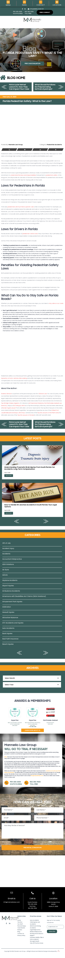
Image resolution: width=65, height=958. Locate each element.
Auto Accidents (8, 628)
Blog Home (16, 78)
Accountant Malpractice (12, 559)
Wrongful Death (34, 941)
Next (46, 521)
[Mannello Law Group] (32, 20)
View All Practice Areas (36, 943)
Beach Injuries (8, 644)
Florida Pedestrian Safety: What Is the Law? (27, 101)
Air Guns (5, 570)
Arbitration (6, 607)
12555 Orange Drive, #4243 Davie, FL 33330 (53, 904)
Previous (16, 521)
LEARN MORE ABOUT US (32, 730)
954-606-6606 (17, 11)
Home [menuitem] (19, 920)
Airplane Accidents (9, 580)
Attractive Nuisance (10, 617)
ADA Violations (8, 564)
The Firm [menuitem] (19, 922)
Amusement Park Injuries (12, 601)
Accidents (6, 554)
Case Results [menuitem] (21, 928)
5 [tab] (35, 726)
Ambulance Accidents (11, 591)
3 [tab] (32, 726)
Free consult (45, 12)
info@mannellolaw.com (37, 9)
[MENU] (8, 2)
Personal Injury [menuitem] (21, 926)
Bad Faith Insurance (10, 639)
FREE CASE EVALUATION (32, 63)
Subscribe (52, 931)
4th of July (6, 543)
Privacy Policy (6, 842)
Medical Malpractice (36, 931)
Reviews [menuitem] (19, 930)
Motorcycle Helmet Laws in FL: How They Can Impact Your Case (19, 87)
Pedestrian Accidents (54, 144)
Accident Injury (8, 548)
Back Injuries (7, 633)
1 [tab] (29, 726)
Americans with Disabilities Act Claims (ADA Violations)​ (24, 596)
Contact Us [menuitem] (20, 933)
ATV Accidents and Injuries (12, 623)
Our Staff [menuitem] (20, 924)
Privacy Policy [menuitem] (21, 935)
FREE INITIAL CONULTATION (32, 847)
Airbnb (5, 575)
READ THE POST (9, 475)
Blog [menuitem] (18, 931)
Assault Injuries (8, 612)
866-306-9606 (29, 11)
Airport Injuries (8, 585)
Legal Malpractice (35, 930)
